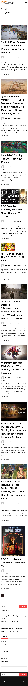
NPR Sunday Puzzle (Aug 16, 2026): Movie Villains (12, 621)
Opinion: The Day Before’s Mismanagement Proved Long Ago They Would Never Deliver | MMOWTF (11, 310)
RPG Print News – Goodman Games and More (13, 563)
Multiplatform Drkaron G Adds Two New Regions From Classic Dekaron (13, 47)
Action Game (5, 223)
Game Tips (3, 648)
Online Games (4, 658)
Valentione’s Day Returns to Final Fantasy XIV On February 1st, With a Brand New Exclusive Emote (13, 490)
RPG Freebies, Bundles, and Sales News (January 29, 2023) (11, 211)
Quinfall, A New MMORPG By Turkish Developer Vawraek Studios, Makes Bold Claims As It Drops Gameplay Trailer (13, 105)
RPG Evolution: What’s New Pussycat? (9, 631)
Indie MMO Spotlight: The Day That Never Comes (13, 159)
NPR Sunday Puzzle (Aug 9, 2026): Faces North (11, 628)
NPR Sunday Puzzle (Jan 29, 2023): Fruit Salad (12, 257)
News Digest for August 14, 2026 (8, 625)
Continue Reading (5, 74)
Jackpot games (4, 651)
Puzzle (24, 265)
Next (17, 596)
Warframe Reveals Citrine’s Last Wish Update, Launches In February (12, 368)
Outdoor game (4, 661)
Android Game (4, 644)
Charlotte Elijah (8, 57)
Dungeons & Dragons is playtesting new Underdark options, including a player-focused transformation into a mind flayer (13, 616)
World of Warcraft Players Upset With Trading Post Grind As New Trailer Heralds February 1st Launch (13, 430)
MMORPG (4, 59)
